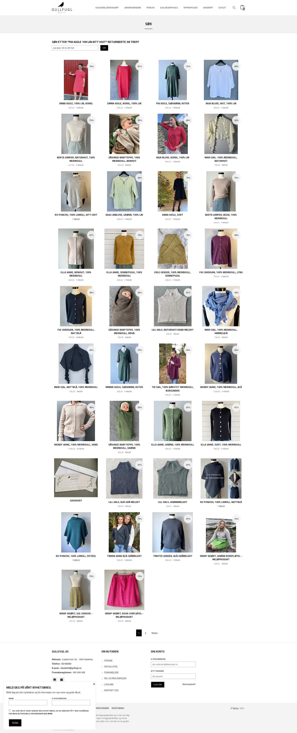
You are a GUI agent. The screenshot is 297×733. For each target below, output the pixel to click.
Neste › (155, 632)
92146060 (66, 663)
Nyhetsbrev (118, 708)
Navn (11, 698)
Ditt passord (157, 671)
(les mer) (48, 713)
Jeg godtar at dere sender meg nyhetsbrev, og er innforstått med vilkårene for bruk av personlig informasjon (49, 712)
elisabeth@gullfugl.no (71, 667)
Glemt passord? (189, 684)
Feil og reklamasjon (115, 678)
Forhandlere (111, 672)
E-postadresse (158, 659)
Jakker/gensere (132, 7)
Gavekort (208, 7)
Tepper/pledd (190, 7)
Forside (108, 660)
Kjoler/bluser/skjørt (107, 7)
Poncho (150, 7)
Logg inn (108, 684)
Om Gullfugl (111, 666)
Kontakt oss (111, 690)
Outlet (222, 7)
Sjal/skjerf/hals (169, 7)
